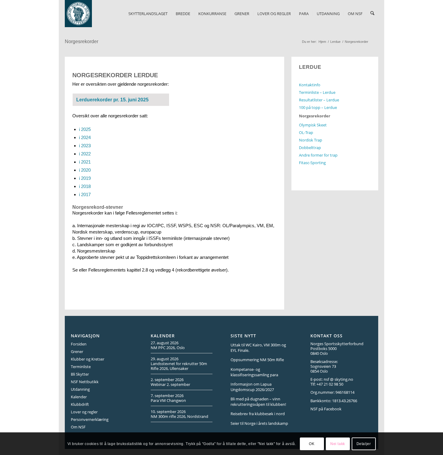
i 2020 (85, 170)
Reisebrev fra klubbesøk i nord (258, 413)
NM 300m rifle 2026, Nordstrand (179, 416)
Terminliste (81, 366)
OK (311, 443)
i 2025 (85, 129)
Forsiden (78, 344)
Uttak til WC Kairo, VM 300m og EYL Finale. (258, 347)
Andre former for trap (318, 155)
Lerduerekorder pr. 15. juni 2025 (112, 99)
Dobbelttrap (310, 147)
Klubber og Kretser (87, 359)
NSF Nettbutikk (85, 381)
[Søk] (372, 13)
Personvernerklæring (89, 419)
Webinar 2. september (170, 384)
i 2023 (85, 145)
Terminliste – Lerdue (317, 92)
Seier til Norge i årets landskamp (259, 423)
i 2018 (85, 186)
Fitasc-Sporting (312, 162)
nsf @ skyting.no (338, 379)
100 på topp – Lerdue (318, 107)
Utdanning (80, 389)
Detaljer (364, 443)
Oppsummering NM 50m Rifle (257, 359)
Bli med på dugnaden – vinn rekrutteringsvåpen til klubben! (258, 401)
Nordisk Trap (310, 140)
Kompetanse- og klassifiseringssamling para (254, 372)
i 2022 (85, 153)
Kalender (79, 396)
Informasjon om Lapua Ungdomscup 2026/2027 (252, 386)
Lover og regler (84, 412)
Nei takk (337, 443)
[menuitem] (147, 13)
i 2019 (85, 178)
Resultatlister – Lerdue (319, 100)
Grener (77, 351)
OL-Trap (306, 132)
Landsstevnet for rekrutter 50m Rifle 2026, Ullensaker (179, 366)
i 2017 (85, 194)
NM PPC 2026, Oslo (168, 347)
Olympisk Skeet (313, 125)
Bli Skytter (80, 374)
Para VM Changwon (168, 400)
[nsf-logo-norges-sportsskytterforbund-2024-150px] (78, 13)
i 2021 (85, 161)
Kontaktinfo (309, 85)
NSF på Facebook (325, 409)
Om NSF (78, 427)
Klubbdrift (80, 404)
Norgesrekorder (81, 41)
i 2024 (85, 137)
